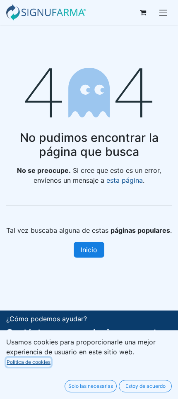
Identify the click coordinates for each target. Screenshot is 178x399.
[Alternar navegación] (163, 12)
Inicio (89, 250)
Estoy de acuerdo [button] (145, 386)
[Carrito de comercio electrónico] (143, 12)
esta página (124, 180)
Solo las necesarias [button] (90, 386)
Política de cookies (29, 362)
